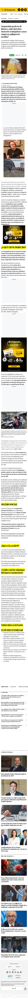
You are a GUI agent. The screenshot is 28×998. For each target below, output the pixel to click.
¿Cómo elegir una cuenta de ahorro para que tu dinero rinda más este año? (14, 824)
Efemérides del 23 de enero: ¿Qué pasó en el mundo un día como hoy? (13, 955)
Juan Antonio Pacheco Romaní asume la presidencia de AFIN (13, 775)
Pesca (15, 14)
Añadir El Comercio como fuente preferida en (14, 21)
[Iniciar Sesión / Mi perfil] (25, 9)
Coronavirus (13, 686)
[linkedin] (18, 972)
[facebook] (7, 972)
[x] (10, 972)
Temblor (11, 14)
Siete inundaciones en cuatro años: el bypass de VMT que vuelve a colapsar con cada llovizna (12, 715)
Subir (13, 988)
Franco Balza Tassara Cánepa (10, 83)
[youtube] (15, 972)
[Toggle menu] (2, 9)
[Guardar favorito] (22, 55)
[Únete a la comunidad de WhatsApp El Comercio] (11, 55)
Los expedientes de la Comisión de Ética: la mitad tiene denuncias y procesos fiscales (12, 709)
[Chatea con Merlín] (19, 9)
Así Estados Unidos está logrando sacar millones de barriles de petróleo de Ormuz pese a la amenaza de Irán (12, 697)
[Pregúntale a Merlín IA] (25, 988)
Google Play (18, 966)
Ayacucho (20, 14)
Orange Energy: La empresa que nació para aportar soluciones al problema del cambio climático (13, 799)
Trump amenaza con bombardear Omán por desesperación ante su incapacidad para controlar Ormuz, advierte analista (11, 727)
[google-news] (21, 972)
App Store (10, 966)
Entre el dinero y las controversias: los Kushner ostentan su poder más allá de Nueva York (12, 720)
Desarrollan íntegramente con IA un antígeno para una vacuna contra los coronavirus (12, 879)
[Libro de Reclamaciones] (18, 976)
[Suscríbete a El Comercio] (22, 9)
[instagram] (13, 972)
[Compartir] (25, 55)
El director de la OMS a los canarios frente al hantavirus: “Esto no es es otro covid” (13, 931)
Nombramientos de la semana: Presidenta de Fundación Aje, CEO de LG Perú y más (14, 849)
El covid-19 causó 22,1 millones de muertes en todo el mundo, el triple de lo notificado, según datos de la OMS (14, 905)
